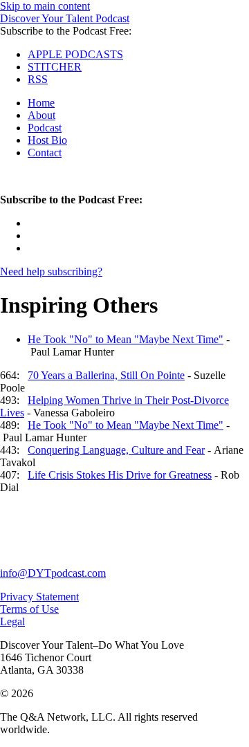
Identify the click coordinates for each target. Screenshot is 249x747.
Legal (12, 621)
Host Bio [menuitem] (47, 140)
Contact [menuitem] (45, 152)
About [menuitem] (41, 115)
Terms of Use (29, 609)
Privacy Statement (39, 596)
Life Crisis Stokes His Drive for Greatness (120, 475)
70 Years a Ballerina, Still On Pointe (106, 375)
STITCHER (55, 67)
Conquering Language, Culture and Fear (116, 450)
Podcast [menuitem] (45, 127)
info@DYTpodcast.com (53, 573)
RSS (38, 79)
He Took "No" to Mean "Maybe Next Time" (125, 339)
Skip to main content (45, 6)
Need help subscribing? (51, 271)
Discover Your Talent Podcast (64, 18)
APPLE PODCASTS (75, 54)
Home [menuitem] (41, 103)
